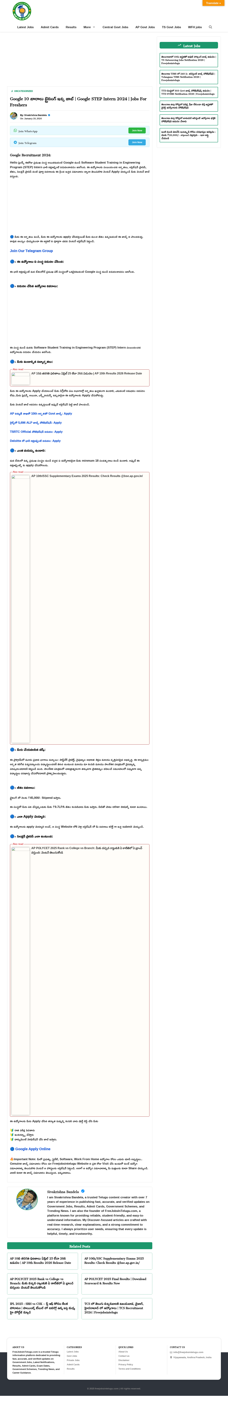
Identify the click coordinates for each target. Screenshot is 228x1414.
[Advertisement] (79, 61)
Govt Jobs (72, 1356)
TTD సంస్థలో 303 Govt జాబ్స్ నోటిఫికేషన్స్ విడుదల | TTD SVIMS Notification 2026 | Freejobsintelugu (188, 91)
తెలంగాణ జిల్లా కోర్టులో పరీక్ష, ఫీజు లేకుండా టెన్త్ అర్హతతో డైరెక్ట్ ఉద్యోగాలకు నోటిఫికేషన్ (187, 105)
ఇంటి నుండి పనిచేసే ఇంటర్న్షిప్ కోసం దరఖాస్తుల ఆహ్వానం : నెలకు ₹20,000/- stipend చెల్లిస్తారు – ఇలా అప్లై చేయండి (188, 134)
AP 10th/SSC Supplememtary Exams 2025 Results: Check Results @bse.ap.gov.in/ (87, 476)
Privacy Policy (125, 1364)
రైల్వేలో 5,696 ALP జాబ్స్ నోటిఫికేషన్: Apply (36, 422)
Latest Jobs (25, 27)
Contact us (123, 1356)
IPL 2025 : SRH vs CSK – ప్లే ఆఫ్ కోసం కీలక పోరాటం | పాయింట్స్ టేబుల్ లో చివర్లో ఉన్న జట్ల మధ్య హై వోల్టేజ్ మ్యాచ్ (42, 1307)
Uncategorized (23, 91)
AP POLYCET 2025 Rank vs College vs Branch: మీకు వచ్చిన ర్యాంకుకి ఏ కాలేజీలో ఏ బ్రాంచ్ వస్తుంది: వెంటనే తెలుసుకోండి (41, 1282)
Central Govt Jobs (115, 27)
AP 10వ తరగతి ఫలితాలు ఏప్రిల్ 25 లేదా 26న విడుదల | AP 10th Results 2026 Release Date (86, 373)
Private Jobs (73, 1360)
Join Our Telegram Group (31, 250)
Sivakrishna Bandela (35, 115)
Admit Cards (50, 27)
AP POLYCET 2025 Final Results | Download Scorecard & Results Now (115, 1280)
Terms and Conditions (129, 1368)
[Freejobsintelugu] (21, 11)
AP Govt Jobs (145, 27)
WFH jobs (195, 27)
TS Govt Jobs (171, 27)
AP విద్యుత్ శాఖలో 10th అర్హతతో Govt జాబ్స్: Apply (41, 413)
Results (71, 27)
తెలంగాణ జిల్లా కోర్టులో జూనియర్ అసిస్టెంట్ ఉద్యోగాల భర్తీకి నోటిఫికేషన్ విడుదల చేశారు (188, 119)
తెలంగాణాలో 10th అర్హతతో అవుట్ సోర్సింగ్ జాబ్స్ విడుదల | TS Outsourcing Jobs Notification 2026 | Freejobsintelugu (188, 59)
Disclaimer (123, 1360)
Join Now (137, 130)
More (87, 27)
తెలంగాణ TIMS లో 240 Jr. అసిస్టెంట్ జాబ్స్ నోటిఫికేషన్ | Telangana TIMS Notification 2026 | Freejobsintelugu (188, 76)
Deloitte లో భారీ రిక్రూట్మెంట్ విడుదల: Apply (35, 441)
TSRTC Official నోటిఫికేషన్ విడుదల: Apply (36, 432)
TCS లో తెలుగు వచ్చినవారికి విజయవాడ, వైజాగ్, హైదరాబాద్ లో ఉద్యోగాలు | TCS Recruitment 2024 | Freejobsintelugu (114, 1307)
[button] (210, 27)
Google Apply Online (32, 1148)
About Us (123, 1351)
